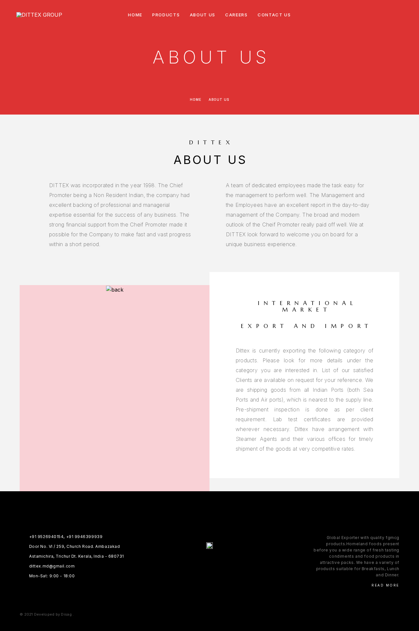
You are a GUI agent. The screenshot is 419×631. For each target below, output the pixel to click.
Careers (236, 14)
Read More (385, 585)
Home (135, 14)
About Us (203, 14)
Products (166, 14)
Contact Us (274, 14)
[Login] (370, 15)
